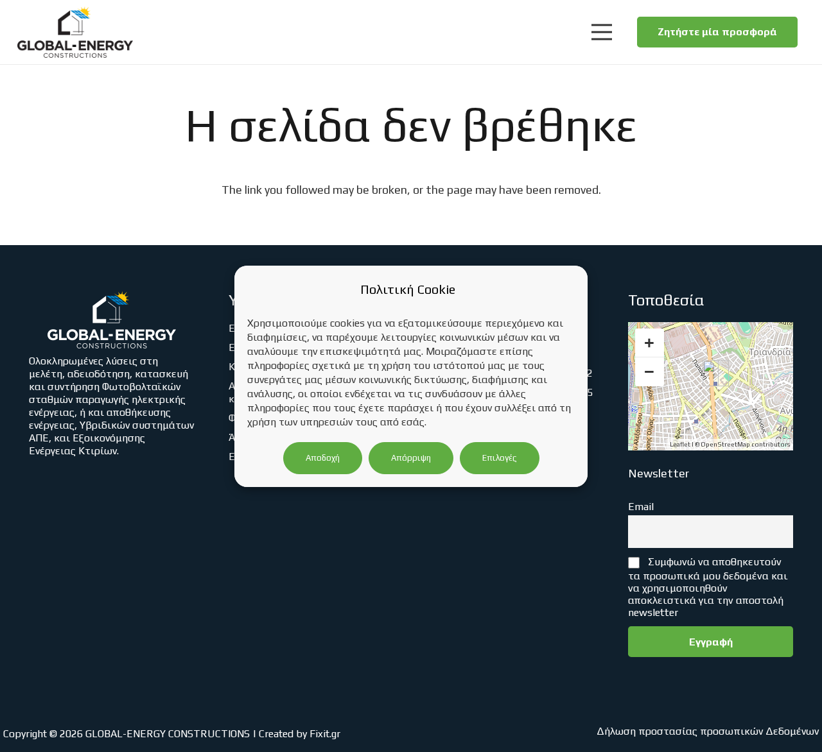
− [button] (649, 371)
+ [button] (649, 342)
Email (641, 506)
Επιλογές (499, 458)
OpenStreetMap (725, 444)
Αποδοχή (323, 458)
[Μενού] (601, 32)
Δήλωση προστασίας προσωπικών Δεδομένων (708, 731)
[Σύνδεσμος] (75, 32)
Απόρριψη (411, 458)
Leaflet (680, 444)
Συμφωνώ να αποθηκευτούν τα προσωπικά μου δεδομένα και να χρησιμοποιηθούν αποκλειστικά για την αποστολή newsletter (708, 587)
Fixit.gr (325, 734)
